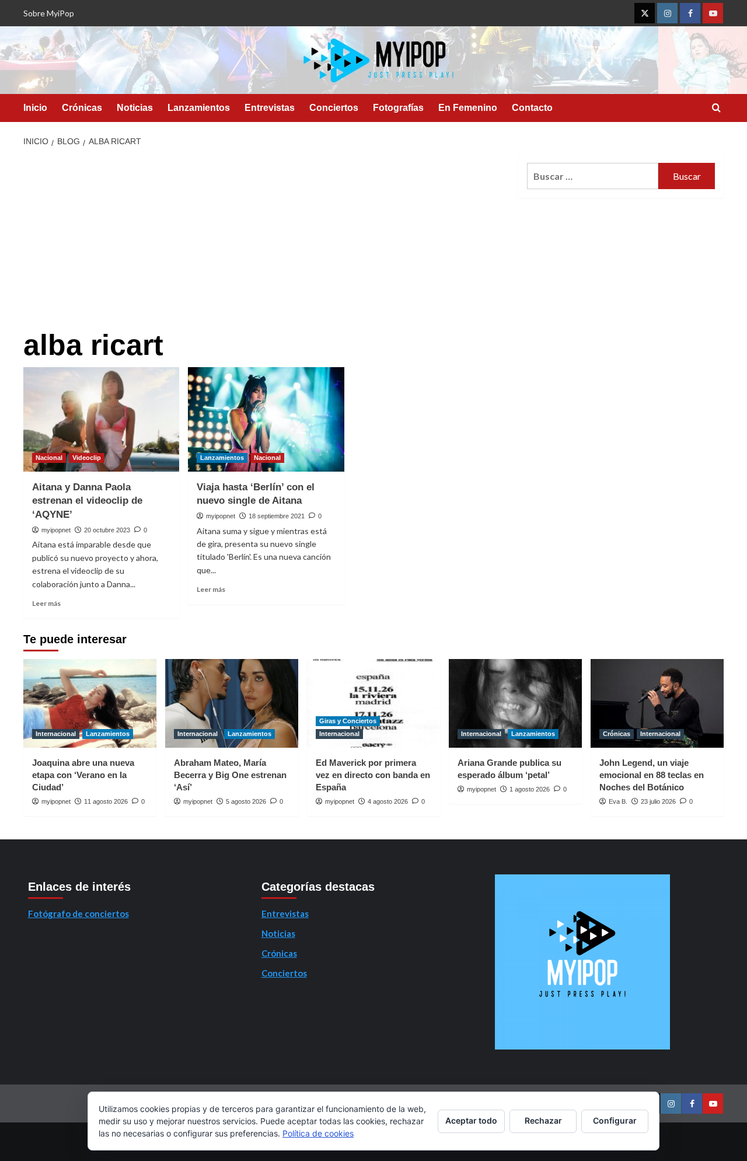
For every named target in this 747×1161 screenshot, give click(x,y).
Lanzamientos (198, 108)
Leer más (46, 603)
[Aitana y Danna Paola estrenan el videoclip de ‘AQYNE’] (101, 419)
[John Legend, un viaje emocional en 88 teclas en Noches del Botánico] (657, 703)
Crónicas (82, 108)
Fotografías (398, 108)
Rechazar (543, 1120)
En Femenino (467, 108)
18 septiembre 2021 (277, 516)
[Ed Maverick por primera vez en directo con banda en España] (373, 703)
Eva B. (618, 801)
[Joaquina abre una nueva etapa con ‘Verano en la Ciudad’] (89, 703)
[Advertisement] (266, 241)
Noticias (135, 108)
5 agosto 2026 (246, 801)
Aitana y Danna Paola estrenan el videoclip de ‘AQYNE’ (87, 501)
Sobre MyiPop (48, 13)
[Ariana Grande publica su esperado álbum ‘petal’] (515, 703)
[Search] (716, 108)
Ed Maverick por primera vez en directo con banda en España (373, 775)
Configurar (615, 1120)
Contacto (532, 108)
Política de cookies (318, 1133)
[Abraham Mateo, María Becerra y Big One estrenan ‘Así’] (231, 703)
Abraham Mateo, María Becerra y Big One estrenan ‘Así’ (230, 775)
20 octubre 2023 (107, 530)
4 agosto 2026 (388, 801)
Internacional (56, 733)
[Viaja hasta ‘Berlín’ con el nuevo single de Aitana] (266, 419)
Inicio (35, 108)
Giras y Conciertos (347, 720)
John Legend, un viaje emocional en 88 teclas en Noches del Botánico (651, 775)
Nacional (49, 457)
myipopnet (56, 530)
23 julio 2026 (658, 801)
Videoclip (86, 457)
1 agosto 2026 (529, 789)
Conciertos (333, 108)
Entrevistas (270, 108)
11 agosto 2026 (106, 801)
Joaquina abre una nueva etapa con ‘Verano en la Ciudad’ (83, 775)
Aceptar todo (471, 1120)
